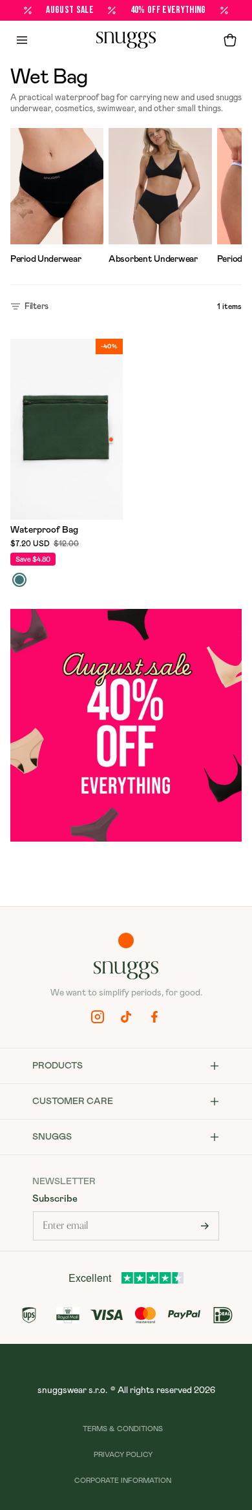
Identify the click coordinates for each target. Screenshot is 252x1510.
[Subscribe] (205, 1226)
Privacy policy (123, 1454)
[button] (230, 40)
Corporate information (122, 1480)
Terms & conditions (123, 1428)
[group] (56, 198)
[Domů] (126, 40)
